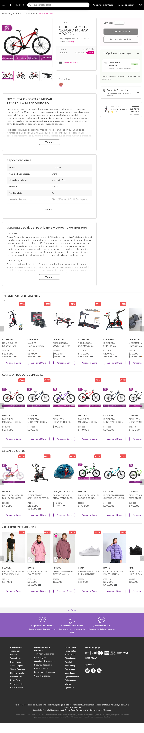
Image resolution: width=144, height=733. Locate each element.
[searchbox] (61, 5)
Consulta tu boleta (41, 668)
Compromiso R (16, 684)
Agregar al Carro (13, 363)
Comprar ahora (121, 31)
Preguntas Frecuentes (43, 665)
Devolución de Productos (44, 672)
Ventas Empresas (17, 669)
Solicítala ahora (71, 62)
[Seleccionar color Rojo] (61, 84)
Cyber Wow (69, 688)
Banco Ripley (15, 662)
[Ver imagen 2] (21, 75)
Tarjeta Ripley (15, 658)
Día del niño (70, 673)
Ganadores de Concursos (44, 661)
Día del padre (70, 658)
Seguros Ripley (16, 666)
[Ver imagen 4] (47, 75)
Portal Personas (16, 688)
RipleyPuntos (70, 651)
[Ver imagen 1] (8, 75)
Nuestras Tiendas (17, 673)
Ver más (49, 142)
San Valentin (70, 669)
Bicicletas (30, 13)
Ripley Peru (15, 680)
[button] (140, 5)
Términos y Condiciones (44, 654)
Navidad (68, 662)
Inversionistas (16, 677)
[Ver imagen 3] (34, 75)
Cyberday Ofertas (72, 677)
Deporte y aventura (11, 13)
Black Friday (70, 666)
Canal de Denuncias (42, 676)
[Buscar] (30, 5)
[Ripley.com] (15, 5)
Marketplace (70, 655)
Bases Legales (40, 657)
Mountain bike (46, 13)
